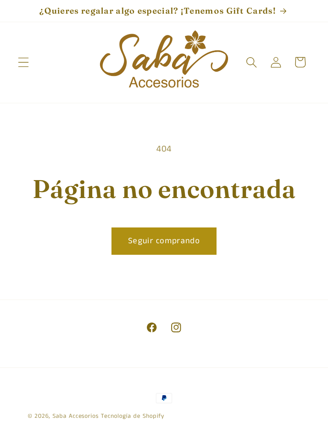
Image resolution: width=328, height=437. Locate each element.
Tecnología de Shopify (132, 416)
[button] (23, 62)
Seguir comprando (164, 241)
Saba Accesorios (76, 416)
